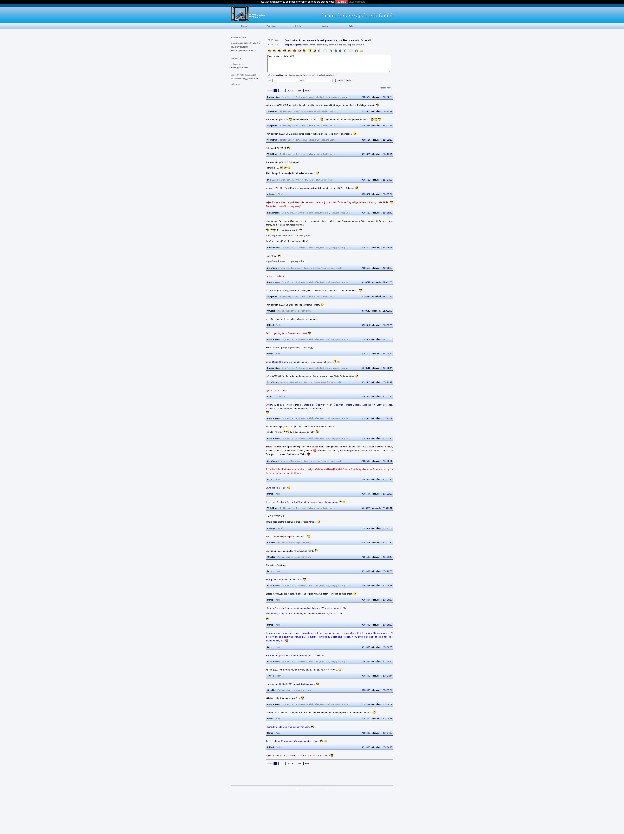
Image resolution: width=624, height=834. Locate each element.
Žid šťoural (272, 268)
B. (268, 180)
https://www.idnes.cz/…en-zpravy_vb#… (292, 235)
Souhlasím (341, 2)
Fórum (244, 26)
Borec (270, 354)
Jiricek (270, 676)
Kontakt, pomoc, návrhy (242, 51)
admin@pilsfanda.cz (240, 68)
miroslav (271, 194)
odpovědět (376, 97)
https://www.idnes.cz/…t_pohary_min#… (286, 261)
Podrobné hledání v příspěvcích (245, 43)
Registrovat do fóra (298, 75)
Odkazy (352, 26)
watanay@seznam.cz (248, 79)
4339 (299, 90)
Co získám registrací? (327, 75)
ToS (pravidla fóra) (239, 47)
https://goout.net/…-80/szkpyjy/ (298, 347)
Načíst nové (385, 88)
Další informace (356, 1)
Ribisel (270, 325)
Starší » (307, 90)
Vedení (325, 26)
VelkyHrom (272, 111)
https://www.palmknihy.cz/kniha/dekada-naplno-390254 (333, 44)
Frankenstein (273, 97)
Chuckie (271, 311)
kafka (270, 396)
